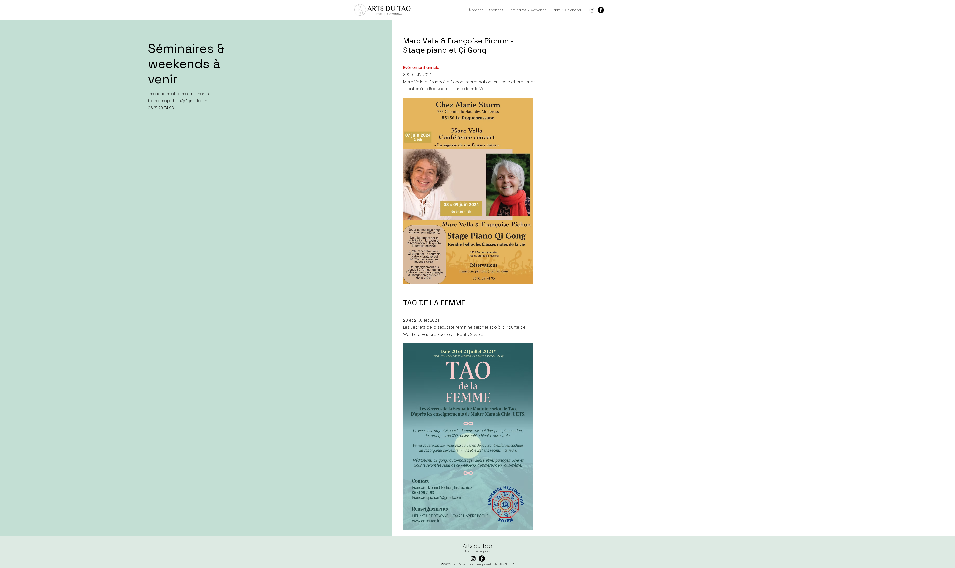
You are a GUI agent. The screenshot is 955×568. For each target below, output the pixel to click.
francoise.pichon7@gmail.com (177, 101)
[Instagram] (592, 10)
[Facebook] (601, 10)
